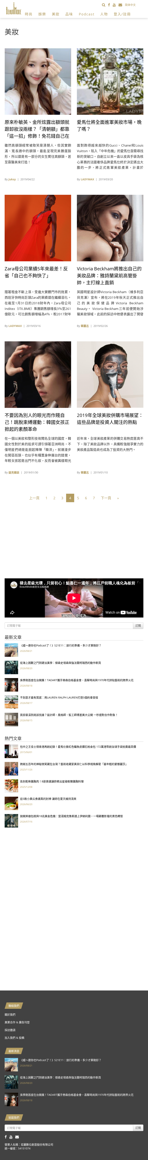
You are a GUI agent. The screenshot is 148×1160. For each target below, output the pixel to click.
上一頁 (34, 498)
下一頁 (106, 498)
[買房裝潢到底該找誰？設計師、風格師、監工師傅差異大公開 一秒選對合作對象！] (11, 719)
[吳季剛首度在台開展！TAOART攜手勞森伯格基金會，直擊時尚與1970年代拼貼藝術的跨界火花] (11, 684)
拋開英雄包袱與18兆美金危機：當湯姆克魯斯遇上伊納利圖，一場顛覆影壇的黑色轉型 (71, 816)
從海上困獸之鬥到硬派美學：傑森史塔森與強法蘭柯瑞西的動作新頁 (60, 663)
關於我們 (10, 1014)
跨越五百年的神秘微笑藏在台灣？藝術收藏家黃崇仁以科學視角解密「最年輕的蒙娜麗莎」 (74, 764)
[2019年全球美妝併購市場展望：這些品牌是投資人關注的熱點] (110, 374)
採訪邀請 (10, 1030)
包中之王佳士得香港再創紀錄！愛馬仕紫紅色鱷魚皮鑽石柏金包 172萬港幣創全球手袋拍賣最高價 (78, 746)
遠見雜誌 (13, 472)
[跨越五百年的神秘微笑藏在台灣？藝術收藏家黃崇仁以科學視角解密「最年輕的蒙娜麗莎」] (11, 768)
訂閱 (138, 625)
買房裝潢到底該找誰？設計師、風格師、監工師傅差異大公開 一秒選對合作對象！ (69, 715)
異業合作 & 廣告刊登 (17, 1022)
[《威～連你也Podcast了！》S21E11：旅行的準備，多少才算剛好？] (11, 650)
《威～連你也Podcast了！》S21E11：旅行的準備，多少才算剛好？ (60, 645)
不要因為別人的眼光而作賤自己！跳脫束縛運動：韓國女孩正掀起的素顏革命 (37, 422)
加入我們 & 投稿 (14, 1037)
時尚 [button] (29, 14)
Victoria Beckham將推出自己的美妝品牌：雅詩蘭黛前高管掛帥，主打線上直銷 (109, 275)
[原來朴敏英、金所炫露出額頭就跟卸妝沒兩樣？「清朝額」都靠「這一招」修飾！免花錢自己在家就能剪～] (38, 81)
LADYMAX (87, 179)
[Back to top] (135, 1147)
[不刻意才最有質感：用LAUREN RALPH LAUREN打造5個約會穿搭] (11, 702)
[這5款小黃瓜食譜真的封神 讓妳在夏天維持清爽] (11, 803)
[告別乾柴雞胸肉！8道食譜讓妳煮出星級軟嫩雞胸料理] (11, 786)
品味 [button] (69, 14)
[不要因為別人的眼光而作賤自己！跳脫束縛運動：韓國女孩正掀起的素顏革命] (38, 374)
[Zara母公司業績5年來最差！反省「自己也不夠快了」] (38, 227)
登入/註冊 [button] (122, 14)
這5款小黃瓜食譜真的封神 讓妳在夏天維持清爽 (48, 799)
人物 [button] (104, 14)
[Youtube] (116, 5)
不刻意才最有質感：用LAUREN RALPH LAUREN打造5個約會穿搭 (59, 697)
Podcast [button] (86, 14)
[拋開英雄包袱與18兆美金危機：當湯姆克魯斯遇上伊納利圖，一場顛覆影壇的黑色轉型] (11, 820)
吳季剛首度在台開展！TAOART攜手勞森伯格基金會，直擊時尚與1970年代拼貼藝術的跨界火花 (77, 680)
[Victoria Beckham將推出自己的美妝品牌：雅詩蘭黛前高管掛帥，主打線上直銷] (110, 227)
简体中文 (130, 5)
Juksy (12, 179)
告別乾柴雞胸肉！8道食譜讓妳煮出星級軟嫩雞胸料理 (52, 781)
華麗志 (85, 326)
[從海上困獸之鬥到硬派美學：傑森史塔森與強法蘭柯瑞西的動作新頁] (11, 667)
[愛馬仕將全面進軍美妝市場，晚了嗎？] (110, 81)
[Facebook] (110, 5)
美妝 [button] (56, 14)
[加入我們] (122, 5)
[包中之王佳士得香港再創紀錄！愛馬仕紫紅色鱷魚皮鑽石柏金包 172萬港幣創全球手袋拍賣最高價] (11, 751)
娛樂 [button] (42, 14)
